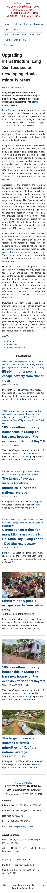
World (17, 40)
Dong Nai (6, 553)
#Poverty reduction (16, 347)
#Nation (10, 341)
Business (38, 24)
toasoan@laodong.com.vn (20, 826)
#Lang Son (12, 344)
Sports (27, 24)
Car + (25, 40)
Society (7, 24)
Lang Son (6, 110)
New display (10, 45)
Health (7, 40)
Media (18, 24)
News (7, 29)
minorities (35, 504)
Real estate (35, 34)
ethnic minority (22, 393)
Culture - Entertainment (15, 34)
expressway (24, 559)
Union (15, 29)
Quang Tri (29, 456)
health (10, 252)
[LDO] (23, 364)
